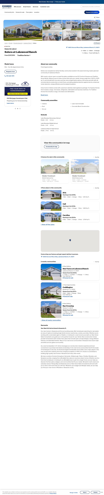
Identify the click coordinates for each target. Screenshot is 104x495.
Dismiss (96, 492)
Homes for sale (20, 12)
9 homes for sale (68, 296)
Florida (10, 43)
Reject (84, 492)
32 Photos (97, 43)
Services (35, 6)
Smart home (27, 6)
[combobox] (91, 6)
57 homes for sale (68, 278)
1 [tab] (15, 109)
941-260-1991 (10, 76)
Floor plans (29, 12)
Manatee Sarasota (18, 43)
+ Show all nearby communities (51, 320)
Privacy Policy (52, 493)
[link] (22, 30)
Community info (9, 12)
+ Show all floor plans (47, 224)
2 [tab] (18, 109)
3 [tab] (20, 109)
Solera (34, 43)
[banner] (52, 2)
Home (6, 43)
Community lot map (51, 146)
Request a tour (10, 71)
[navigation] (20, 43)
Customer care (44, 6)
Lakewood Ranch (28, 43)
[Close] (101, 492)
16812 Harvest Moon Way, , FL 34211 (83, 47)
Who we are (17, 6)
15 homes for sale (68, 315)
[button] (91, 12)
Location (36, 12)
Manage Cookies (74, 492)
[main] (52, 255)
